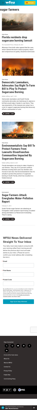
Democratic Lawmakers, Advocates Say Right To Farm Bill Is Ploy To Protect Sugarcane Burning (18, 87)
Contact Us (7, 366)
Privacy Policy (8, 371)
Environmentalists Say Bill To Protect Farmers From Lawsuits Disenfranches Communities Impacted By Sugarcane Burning (18, 152)
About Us (6, 358)
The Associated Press (7, 45)
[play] (3, 408)
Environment (5, 192)
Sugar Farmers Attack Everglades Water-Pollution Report (17, 198)
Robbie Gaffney (6, 96)
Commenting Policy (9, 379)
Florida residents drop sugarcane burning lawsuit (17, 39)
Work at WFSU (8, 362)
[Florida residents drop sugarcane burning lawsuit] (17, 22)
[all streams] (34, 407)
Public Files (7, 375)
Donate (31, 3)
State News (5, 34)
